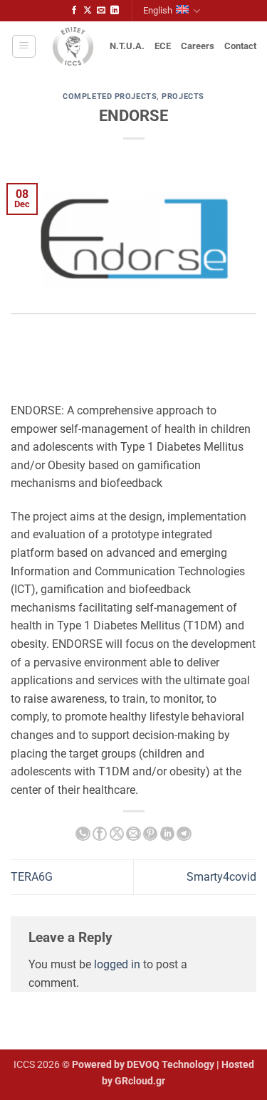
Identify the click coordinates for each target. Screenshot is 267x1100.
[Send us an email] (101, 11)
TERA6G (32, 877)
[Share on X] (117, 834)
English (157, 10)
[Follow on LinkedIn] (114, 11)
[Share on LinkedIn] (167, 834)
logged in (117, 964)
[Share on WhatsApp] (82, 834)
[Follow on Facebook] (74, 11)
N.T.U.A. (127, 46)
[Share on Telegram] (184, 834)
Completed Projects (110, 96)
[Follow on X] (87, 11)
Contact (240, 46)
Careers (197, 46)
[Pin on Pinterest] (150, 834)
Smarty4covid (221, 877)
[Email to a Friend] (133, 834)
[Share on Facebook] (100, 834)
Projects (183, 96)
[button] (24, 46)
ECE (163, 46)
